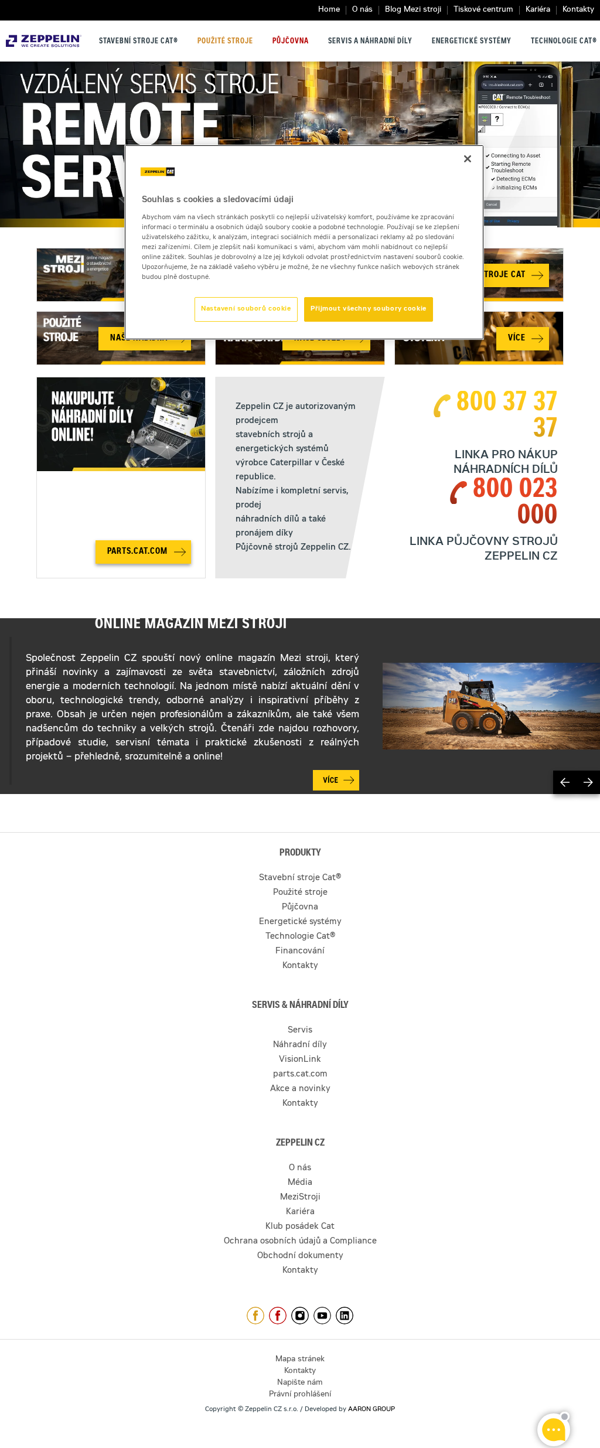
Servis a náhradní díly (370, 41)
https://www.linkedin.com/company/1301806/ (344, 1315)
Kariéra (538, 10)
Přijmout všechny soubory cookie (369, 309)
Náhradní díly (300, 1045)
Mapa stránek (300, 1360)
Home (329, 10)
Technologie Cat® (564, 41)
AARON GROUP (371, 1409)
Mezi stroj (300, 658)
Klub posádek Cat (300, 1227)
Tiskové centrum (483, 10)
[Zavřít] (467, 159)
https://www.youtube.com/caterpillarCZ (322, 1315)
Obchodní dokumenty (300, 1256)
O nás (362, 10)
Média (300, 1183)
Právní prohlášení (300, 1395)
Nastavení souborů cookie (246, 309)
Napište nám (300, 1383)
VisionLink (300, 1060)
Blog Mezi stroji (413, 10)
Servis (300, 1031)
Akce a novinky (300, 1089)
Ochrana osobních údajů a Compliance (300, 1242)
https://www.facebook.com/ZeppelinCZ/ (255, 1315)
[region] (304, 242)
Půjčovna (290, 41)
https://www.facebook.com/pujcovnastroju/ (278, 1315)
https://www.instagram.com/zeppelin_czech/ (300, 1315)
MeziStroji (300, 1198)
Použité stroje (225, 41)
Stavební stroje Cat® (138, 41)
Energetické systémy (472, 41)
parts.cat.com (300, 1075)
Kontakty (578, 10)
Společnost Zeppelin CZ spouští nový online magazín (150, 658)
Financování (300, 952)
